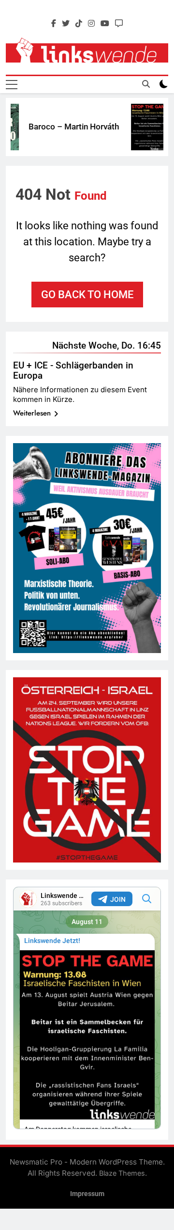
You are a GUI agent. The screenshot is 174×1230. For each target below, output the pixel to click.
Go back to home (87, 294)
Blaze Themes (122, 1173)
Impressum (87, 1194)
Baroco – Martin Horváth (68, 126)
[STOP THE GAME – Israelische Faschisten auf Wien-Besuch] (144, 127)
